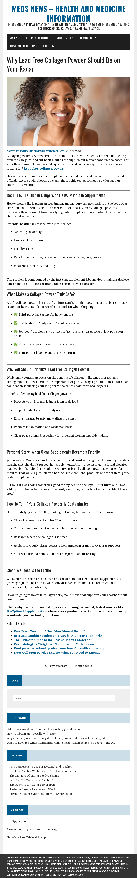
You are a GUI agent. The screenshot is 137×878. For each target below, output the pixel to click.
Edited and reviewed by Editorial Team (44, 151)
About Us (48, 46)
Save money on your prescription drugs (32, 829)
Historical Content (36, 38)
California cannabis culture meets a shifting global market (44, 729)
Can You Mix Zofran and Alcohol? (31, 780)
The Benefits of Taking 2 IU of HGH (32, 785)
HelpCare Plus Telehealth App (26, 837)
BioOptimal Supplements (25, 611)
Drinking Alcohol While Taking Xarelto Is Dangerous (43, 771)
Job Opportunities (18, 821)
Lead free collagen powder (44, 168)
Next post (82, 666)
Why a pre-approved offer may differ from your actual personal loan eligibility (57, 738)
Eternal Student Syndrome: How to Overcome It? (41, 794)
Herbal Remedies (63, 38)
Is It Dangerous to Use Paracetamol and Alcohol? (41, 766)
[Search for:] (64, 698)
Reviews (14, 38)
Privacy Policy (88, 38)
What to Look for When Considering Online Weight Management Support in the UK (61, 743)
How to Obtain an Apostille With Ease (31, 733)
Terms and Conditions (23, 46)
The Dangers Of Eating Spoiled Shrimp (34, 775)
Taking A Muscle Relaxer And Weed (32, 789)
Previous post (57, 666)
